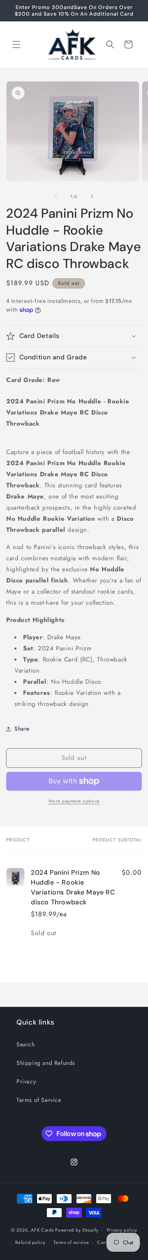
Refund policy (30, 1242)
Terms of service (71, 1242)
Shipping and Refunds (45, 1063)
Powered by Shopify (77, 1229)
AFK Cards (42, 1229)
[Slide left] (56, 196)
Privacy (26, 1081)
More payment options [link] (74, 801)
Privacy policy (122, 1230)
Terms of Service (38, 1100)
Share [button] (22, 728)
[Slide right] (92, 196)
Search (25, 1044)
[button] (16, 44)
